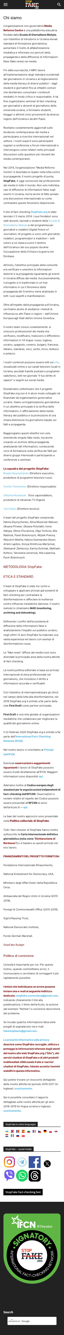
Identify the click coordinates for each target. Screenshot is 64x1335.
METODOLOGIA (15, 567)
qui (41, 776)
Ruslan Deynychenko (16, 473)
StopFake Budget (13, 944)
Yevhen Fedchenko (14, 486)
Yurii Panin (9, 508)
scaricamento (23, 1088)
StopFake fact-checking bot (23, 1192)
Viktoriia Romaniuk (15, 495)
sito (56, 362)
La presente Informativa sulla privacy (26, 1039)
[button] (5, 4)
